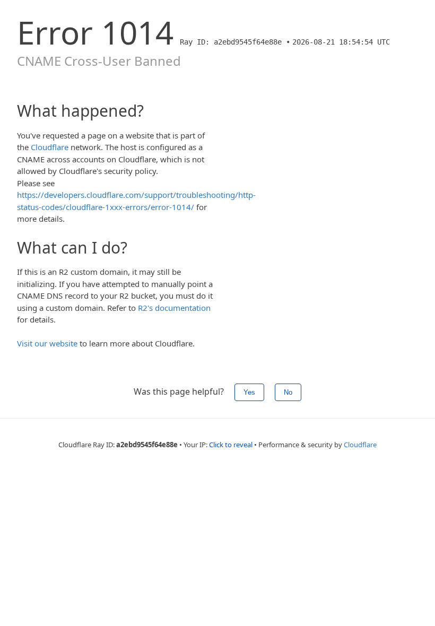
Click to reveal (231, 444)
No (288, 392)
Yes (249, 392)
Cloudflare (49, 147)
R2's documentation (174, 307)
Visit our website (47, 343)
